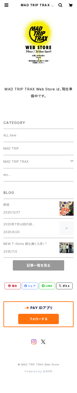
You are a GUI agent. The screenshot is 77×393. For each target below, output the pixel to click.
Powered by (34, 371)
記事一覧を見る (38, 265)
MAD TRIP (11, 148)
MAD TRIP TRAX (16, 161)
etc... (7, 174)
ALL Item (9, 135)
